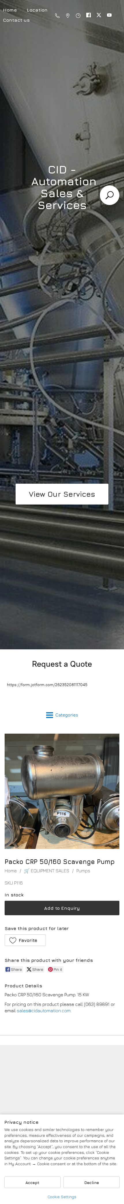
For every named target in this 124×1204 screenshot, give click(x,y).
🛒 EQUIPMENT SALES (46, 870)
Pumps (83, 870)
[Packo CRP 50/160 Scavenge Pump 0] (62, 791)
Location (37, 9)
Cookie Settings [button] (62, 1196)
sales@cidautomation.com (44, 1010)
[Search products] (109, 195)
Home (11, 870)
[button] (25, 940)
